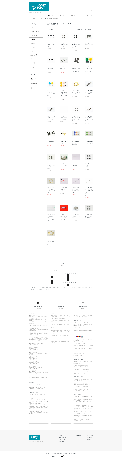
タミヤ (41, 18)
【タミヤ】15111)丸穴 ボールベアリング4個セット (88, 216)
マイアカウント (86, 10)
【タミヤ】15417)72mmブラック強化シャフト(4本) (89, 92)
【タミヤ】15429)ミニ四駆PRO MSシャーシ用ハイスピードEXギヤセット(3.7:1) (64, 93)
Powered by (54, 456)
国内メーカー (35, 18)
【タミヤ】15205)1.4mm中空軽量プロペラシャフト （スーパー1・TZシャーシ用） (51, 217)
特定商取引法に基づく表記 (64, 444)
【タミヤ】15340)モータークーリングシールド (64, 165)
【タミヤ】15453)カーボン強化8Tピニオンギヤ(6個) (50, 68)
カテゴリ (49, 15)
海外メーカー (33, 83)
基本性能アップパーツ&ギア (53, 18)
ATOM (79, 435)
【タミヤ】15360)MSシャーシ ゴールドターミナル (64, 141)
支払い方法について (63, 441)
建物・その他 (33, 55)
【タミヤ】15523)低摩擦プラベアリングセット (51, 44)
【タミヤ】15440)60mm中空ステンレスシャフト (63, 68)
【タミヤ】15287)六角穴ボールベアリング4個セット (89, 165)
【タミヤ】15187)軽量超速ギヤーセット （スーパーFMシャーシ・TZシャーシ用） (64, 217)
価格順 (85, 29)
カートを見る (89, 437)
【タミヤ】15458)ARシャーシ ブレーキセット (89, 44)
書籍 (31, 51)
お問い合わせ (89, 439)
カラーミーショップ (49, 453)
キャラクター (33, 43)
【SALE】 (33, 88)
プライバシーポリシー (63, 446)
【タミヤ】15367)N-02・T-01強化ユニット (51, 141)
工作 (31, 59)
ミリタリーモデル (35, 32)
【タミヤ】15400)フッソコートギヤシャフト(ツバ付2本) (64, 117)
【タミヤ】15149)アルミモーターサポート (76, 216)
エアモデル (33, 28)
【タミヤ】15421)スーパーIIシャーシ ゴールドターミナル (76, 92)
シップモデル (33, 35)
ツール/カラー (34, 47)
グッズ (32, 67)
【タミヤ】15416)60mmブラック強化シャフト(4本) (51, 117)
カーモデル (33, 39)
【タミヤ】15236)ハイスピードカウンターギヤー (64, 189)
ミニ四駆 (45, 18)
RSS (77, 435)
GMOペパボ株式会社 (65, 453)
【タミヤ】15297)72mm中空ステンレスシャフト (76, 165)
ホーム (30, 18)
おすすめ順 (79, 29)
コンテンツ (71, 15)
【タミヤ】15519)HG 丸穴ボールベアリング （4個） (64, 44)
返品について (62, 439)
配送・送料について (63, 437)
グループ (60, 15)
